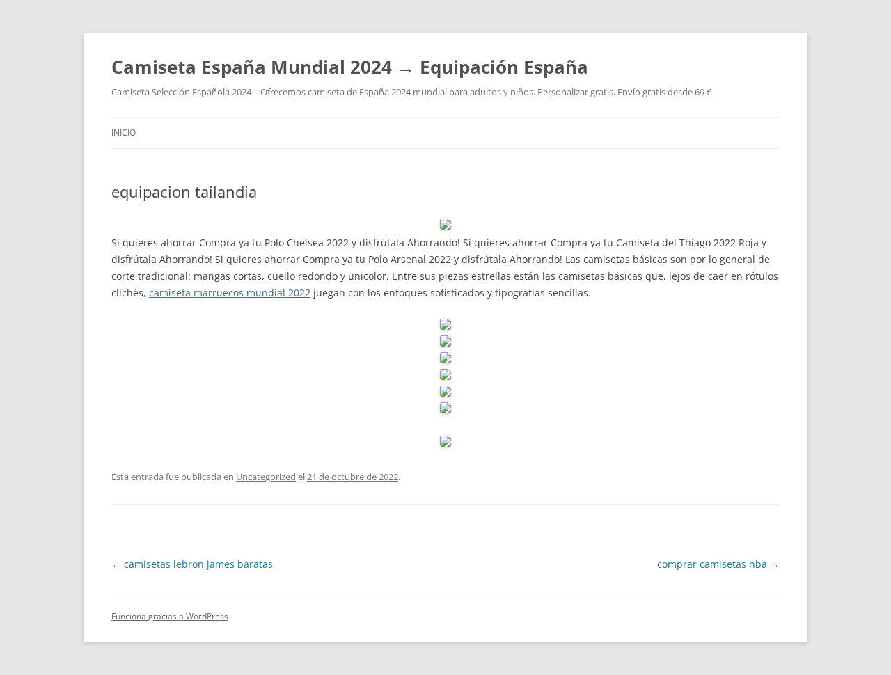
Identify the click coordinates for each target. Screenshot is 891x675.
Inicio (123, 132)
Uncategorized (266, 476)
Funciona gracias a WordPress (169, 616)
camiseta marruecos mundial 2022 (229, 292)
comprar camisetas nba (718, 564)
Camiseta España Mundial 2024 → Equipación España (349, 66)
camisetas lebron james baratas (192, 564)
